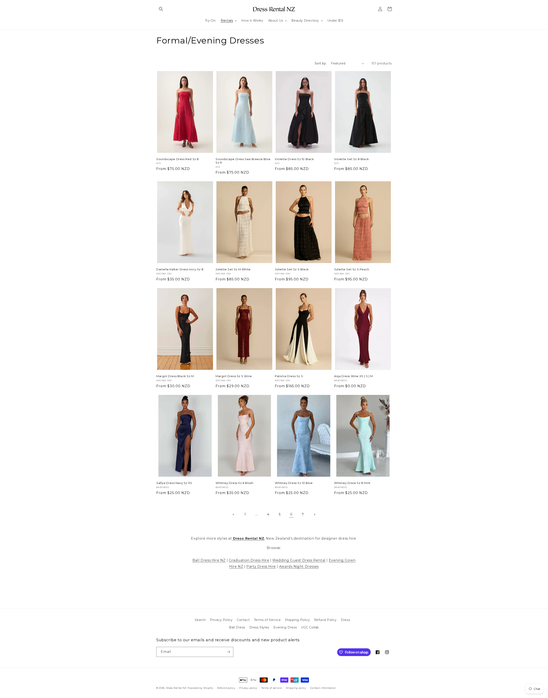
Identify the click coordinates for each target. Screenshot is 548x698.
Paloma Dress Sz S (289, 376)
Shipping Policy (297, 620)
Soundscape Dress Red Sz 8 (177, 159)
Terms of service (271, 687)
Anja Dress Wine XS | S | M (353, 376)
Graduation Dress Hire (249, 560)
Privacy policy (248, 687)
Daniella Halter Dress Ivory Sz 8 (179, 269)
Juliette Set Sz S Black (292, 269)
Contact (243, 620)
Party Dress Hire (261, 566)
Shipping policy (296, 687)
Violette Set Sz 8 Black (351, 159)
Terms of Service (267, 620)
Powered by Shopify (200, 687)
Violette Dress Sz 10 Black (294, 159)
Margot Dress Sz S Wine (234, 376)
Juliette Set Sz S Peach (351, 269)
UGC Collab (310, 627)
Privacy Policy (221, 620)
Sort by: (321, 63)
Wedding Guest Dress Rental (299, 560)
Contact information (323, 687)
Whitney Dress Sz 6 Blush (234, 483)
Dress (345, 620)
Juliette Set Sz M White (233, 269)
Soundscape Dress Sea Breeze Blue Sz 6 (243, 160)
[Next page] (314, 514)
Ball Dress (237, 627)
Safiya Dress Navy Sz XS (174, 483)
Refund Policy (325, 620)
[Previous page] (233, 514)
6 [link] (291, 514)
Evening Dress (285, 627)
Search (200, 620)
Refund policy (226, 687)
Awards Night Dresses (299, 566)
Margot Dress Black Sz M (175, 376)
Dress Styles (259, 627)
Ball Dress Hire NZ (209, 560)
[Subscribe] (228, 652)
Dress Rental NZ (176, 687)
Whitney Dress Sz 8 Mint (352, 483)
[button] (161, 9)
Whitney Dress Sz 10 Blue (294, 483)
